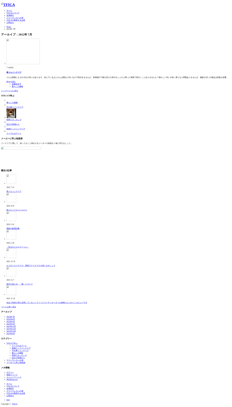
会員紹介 (10, 15)
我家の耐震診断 (13, 229)
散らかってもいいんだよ (16, 210)
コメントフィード (13, 377)
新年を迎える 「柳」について (19, 284)
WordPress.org (12, 380)
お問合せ (10, 23)
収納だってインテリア (15, 129)
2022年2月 (10, 324)
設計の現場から (13, 124)
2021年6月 (10, 334)
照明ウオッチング (13, 120)
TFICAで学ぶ (12, 343)
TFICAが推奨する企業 (15, 20)
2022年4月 (10, 319)
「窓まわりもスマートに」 (17, 247)
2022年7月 (10, 317)
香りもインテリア (13, 72)
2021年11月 (11, 329)
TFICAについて (12, 13)
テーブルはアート (13, 133)
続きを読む (11, 82)
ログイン (10, 372)
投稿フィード (12, 375)
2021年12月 (11, 326)
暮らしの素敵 (17, 87)
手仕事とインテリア (14, 107)
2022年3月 (10, 322)
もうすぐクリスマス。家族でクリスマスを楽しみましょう (30, 266)
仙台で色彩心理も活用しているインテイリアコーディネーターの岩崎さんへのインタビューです (46, 303)
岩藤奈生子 (16, 84)
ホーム (9, 11)
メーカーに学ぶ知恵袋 (15, 363)
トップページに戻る (9, 91)
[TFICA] (8, 5)
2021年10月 (11, 331)
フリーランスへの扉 (14, 18)
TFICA (14, 404)
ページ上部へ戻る (8, 307)
